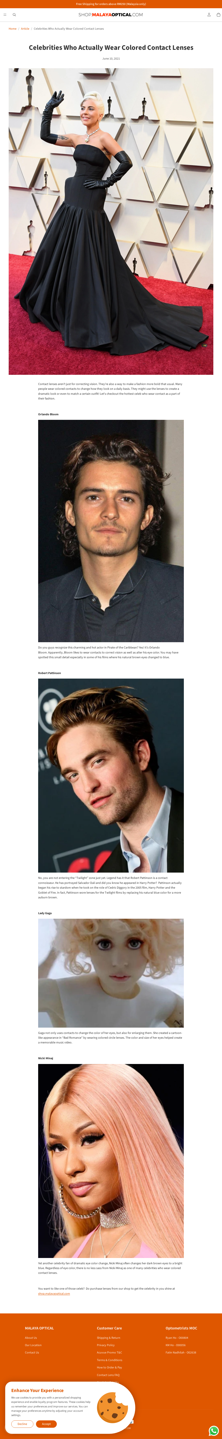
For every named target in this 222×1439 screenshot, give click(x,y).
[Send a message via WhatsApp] (214, 1431)
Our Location (33, 1345)
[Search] (14, 14)
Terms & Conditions (109, 1360)
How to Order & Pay (109, 1367)
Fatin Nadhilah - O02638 (181, 1352)
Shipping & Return (108, 1338)
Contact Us (32, 1352)
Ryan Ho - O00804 (177, 1338)
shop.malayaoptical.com (54, 1294)
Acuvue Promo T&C (109, 1352)
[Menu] (5, 15)
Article (25, 29)
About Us (31, 1338)
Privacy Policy (106, 1345)
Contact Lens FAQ (108, 1375)
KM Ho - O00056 (176, 1345)
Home (12, 29)
